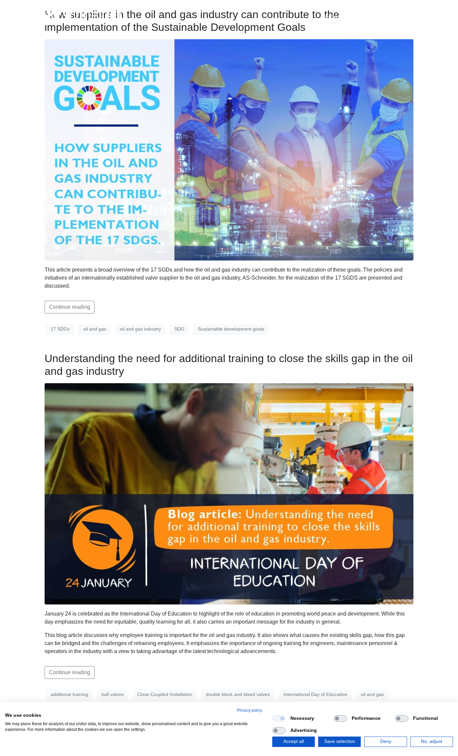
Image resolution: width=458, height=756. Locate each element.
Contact (403, 17)
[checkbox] (279, 718)
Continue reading (69, 307)
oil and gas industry (140, 329)
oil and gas (94, 329)
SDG (179, 329)
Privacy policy (249, 710)
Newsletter (365, 17)
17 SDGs (60, 329)
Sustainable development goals (231, 329)
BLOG (331, 17)
